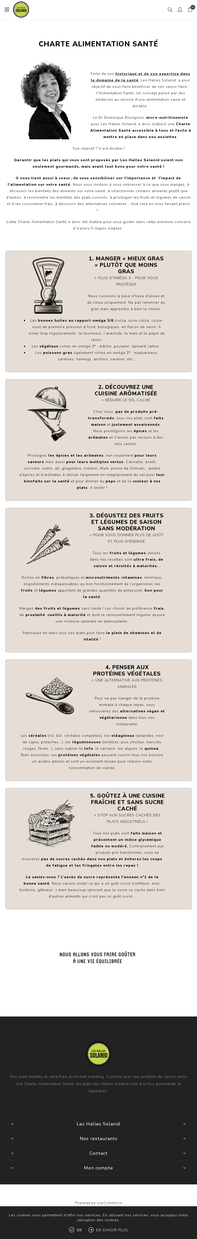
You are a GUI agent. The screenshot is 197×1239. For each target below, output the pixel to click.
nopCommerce (109, 1203)
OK (79, 1230)
